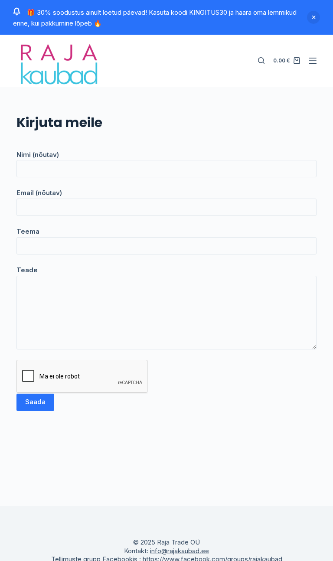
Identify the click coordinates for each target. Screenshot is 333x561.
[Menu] (313, 61)
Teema (27, 231)
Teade (27, 270)
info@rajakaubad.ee (179, 551)
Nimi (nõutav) (37, 154)
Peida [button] (313, 17)
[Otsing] (261, 60)
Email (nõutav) (39, 193)
